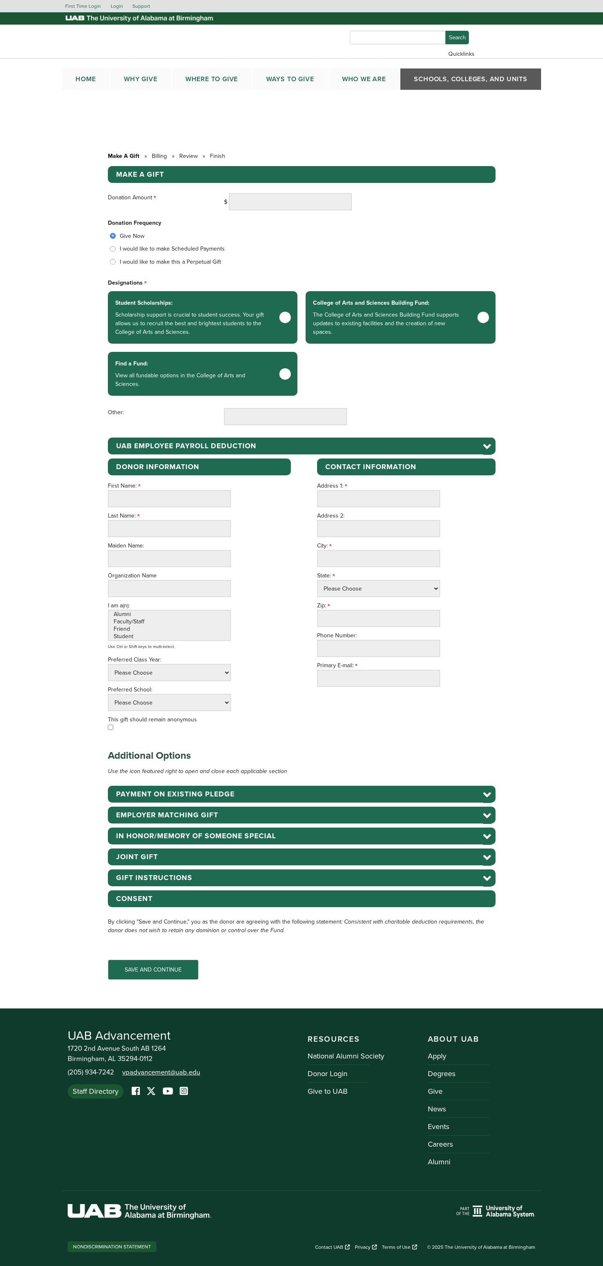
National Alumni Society (346, 1056)
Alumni (439, 1161)
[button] (302, 446)
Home (85, 79)
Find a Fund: (180, 374)
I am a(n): (119, 605)
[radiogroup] (302, 249)
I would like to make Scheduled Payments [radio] (172, 248)
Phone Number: (337, 635)
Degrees (441, 1073)
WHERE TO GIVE (211, 79)
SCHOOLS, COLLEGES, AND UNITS (470, 79)
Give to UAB (327, 1091)
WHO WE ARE (364, 79)
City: (323, 545)
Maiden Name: (126, 545)
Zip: (322, 605)
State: (325, 575)
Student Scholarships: (189, 317)
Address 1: (331, 485)
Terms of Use (396, 1247)
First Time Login (83, 6)
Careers (440, 1144)
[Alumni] (169, 614)
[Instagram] (184, 1092)
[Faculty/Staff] (169, 621)
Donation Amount (131, 197)
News (437, 1108)
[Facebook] (136, 1092)
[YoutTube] (167, 1092)
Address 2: (331, 515)
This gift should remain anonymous (152, 719)
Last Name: (122, 515)
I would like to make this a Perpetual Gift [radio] (170, 261)
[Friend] (169, 629)
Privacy (362, 1247)
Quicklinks (461, 53)
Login (117, 6)
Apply (437, 1056)
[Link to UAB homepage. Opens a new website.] (139, 1213)
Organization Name (132, 575)
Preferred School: (130, 689)
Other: (116, 412)
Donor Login (327, 1073)
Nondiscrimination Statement (112, 1247)
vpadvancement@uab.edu (161, 1072)
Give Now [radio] (132, 236)
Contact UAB (329, 1247)
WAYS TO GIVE (290, 79)
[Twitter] (151, 1092)
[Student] (169, 636)
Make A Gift (123, 156)
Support (141, 6)
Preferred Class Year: (134, 659)
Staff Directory (96, 1091)
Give (435, 1091)
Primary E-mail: (336, 665)
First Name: (123, 485)
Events (438, 1126)
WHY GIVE (140, 79)
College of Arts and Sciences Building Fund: (386, 317)
